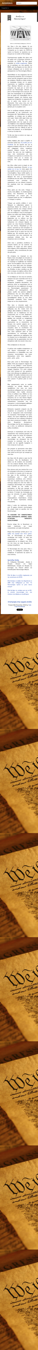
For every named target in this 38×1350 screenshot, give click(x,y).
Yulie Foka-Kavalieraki (23, 605)
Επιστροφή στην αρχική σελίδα (20, 602)
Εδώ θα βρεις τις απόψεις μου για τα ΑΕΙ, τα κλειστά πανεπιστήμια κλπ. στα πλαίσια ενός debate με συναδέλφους (20, 592)
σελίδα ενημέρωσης (21, 63)
